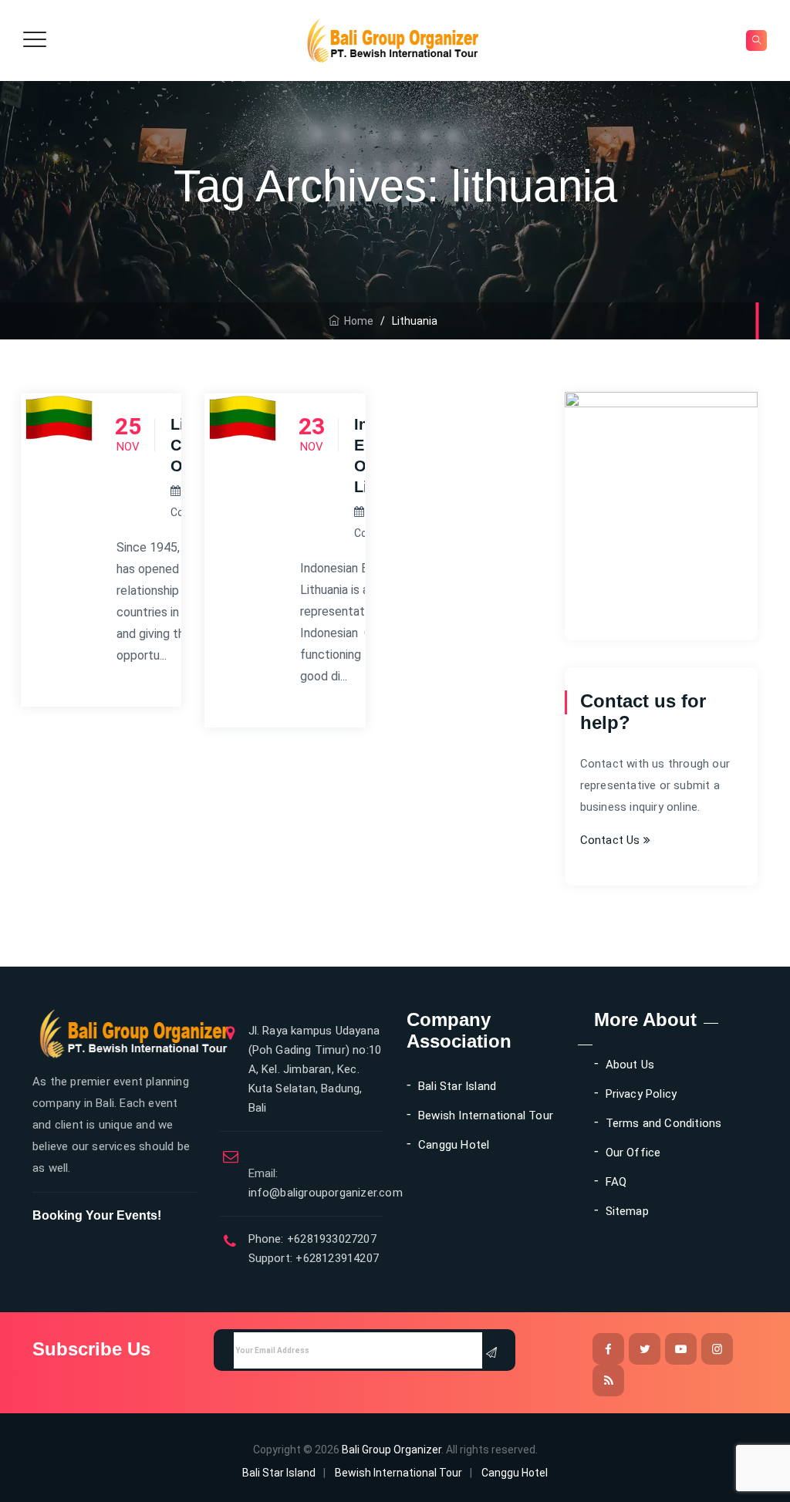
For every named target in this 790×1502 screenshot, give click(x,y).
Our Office (633, 1152)
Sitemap (627, 1211)
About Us (630, 1065)
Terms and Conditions (664, 1123)
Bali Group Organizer (391, 1449)
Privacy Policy (641, 1094)
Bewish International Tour (485, 1115)
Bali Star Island (457, 1086)
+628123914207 (335, 1258)
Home (356, 321)
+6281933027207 (330, 1239)
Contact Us (611, 840)
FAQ (616, 1182)
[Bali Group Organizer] (393, 40)
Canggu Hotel (453, 1145)
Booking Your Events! (96, 1215)
